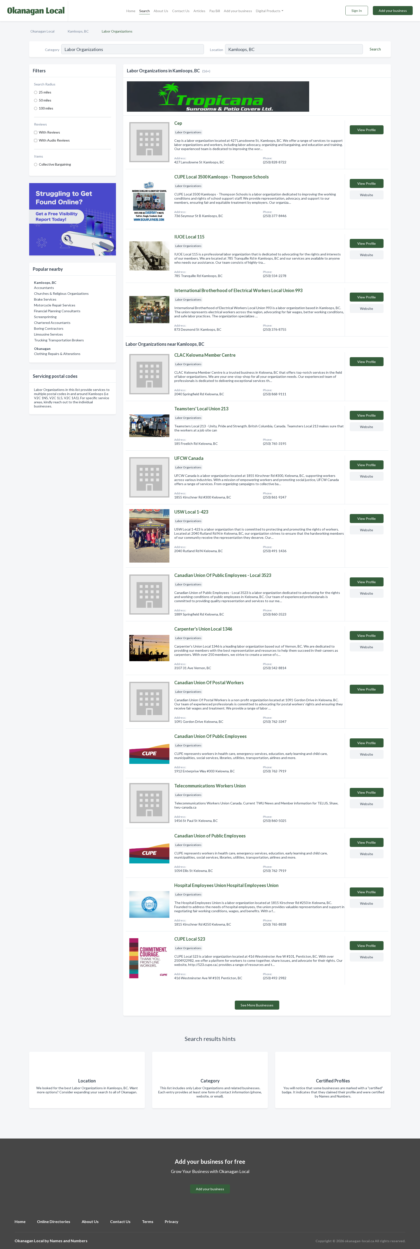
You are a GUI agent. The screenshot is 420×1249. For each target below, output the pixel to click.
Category (52, 50)
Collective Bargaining (55, 164)
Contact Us (181, 11)
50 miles (45, 100)
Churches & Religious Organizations (61, 293)
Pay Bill (214, 11)
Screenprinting (45, 317)
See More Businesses (257, 1005)
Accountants (44, 288)
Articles (199, 11)
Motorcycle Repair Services (54, 305)
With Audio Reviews (54, 140)
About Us (161, 11)
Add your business (238, 11)
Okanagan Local (42, 31)
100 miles (46, 108)
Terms (147, 1221)
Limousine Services (48, 334)
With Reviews (49, 132)
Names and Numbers (69, 1240)
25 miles (45, 92)
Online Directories (53, 1221)
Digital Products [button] (268, 11)
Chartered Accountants (52, 323)
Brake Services (45, 299)
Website (366, 195)
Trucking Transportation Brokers (59, 340)
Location (216, 50)
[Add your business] (210, 1183)
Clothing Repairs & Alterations (57, 354)
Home (130, 11)
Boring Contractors (48, 328)
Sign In (356, 10)
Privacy (171, 1221)
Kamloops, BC (78, 31)
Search (144, 11)
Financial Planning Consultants (57, 311)
